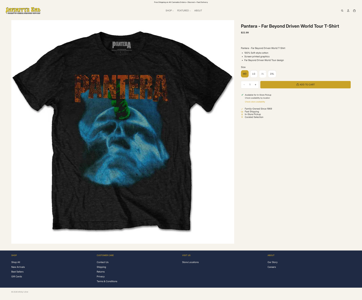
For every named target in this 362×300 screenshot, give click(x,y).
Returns (101, 271)
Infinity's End (23, 292)
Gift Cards (16, 276)
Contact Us (102, 262)
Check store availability (255, 102)
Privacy (101, 276)
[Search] (342, 11)
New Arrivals (18, 266)
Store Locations (190, 262)
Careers (272, 266)
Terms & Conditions (107, 281)
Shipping (101, 266)
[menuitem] (169, 10)
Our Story (273, 262)
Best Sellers (17, 271)
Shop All (15, 262)
